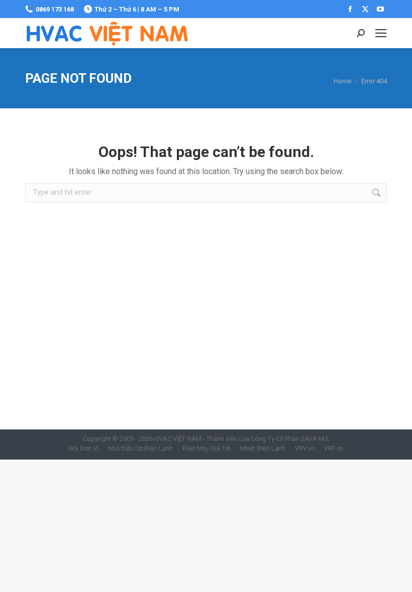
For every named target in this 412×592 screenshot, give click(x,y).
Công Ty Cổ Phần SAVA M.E (290, 438)
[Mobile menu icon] (381, 33)
